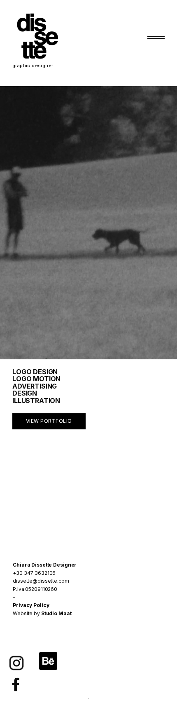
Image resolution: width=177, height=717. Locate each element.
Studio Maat (56, 613)
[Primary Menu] (156, 37)
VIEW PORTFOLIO (49, 421)
